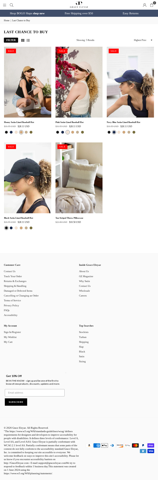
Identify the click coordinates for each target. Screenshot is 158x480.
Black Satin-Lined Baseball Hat (18, 218)
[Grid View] (22, 40)
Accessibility (11, 315)
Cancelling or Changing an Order (21, 295)
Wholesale (84, 290)
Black (82, 351)
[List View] (28, 40)
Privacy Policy (11, 305)
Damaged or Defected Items (18, 290)
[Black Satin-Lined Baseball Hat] (27, 177)
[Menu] (4, 4)
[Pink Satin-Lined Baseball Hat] (79, 82)
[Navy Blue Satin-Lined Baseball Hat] (130, 82)
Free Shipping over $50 (79, 13)
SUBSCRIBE (16, 401)
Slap (81, 346)
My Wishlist (10, 337)
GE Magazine (86, 276)
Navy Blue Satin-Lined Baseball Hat (123, 122)
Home (6, 20)
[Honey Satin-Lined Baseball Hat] (27, 82)
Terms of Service (12, 300)
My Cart (8, 341)
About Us (84, 271)
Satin (81, 356)
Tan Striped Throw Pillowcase (69, 218)
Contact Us (9, 271)
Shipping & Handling (15, 285)
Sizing (82, 361)
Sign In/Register (12, 332)
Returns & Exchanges (15, 281)
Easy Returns (131, 13)
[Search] (11, 4)
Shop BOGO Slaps (27, 13)
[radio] (6, 132)
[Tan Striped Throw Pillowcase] (79, 177)
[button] (151, 4)
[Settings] (144, 4)
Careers (83, 295)
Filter (11, 40)
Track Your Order (13, 276)
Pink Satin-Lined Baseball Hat (69, 122)
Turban (83, 337)
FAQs (6, 310)
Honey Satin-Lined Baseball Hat (19, 122)
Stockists (83, 332)
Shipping (84, 341)
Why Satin (84, 281)
